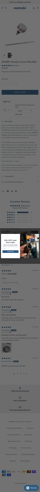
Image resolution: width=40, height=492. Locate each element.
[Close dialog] (38, 235)
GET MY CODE (10, 251)
